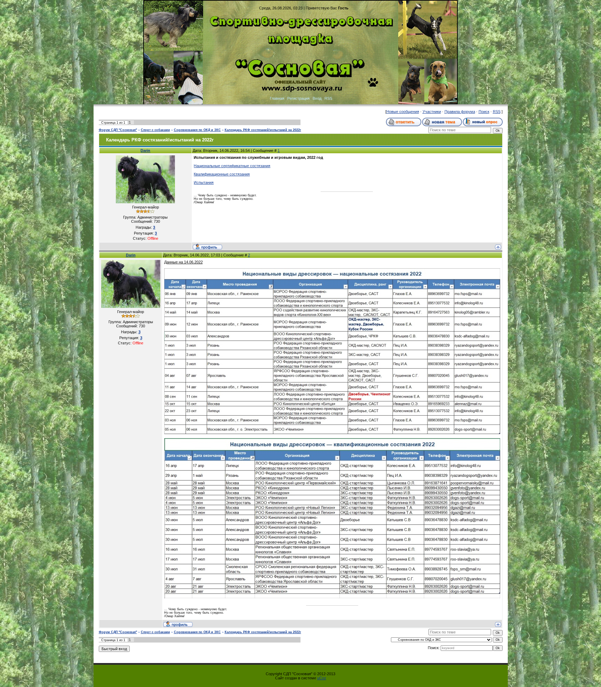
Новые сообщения (402, 111)
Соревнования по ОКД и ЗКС (197, 130)
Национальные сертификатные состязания (232, 166)
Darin (145, 150)
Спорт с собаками (155, 130)
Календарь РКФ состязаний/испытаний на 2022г (263, 130)
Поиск (484, 111)
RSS (328, 98)
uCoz (321, 678)
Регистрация (298, 98)
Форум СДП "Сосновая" (118, 130)
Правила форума (459, 111)
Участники (432, 111)
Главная (277, 98)
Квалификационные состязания (222, 174)
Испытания (204, 182)
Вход (317, 98)
